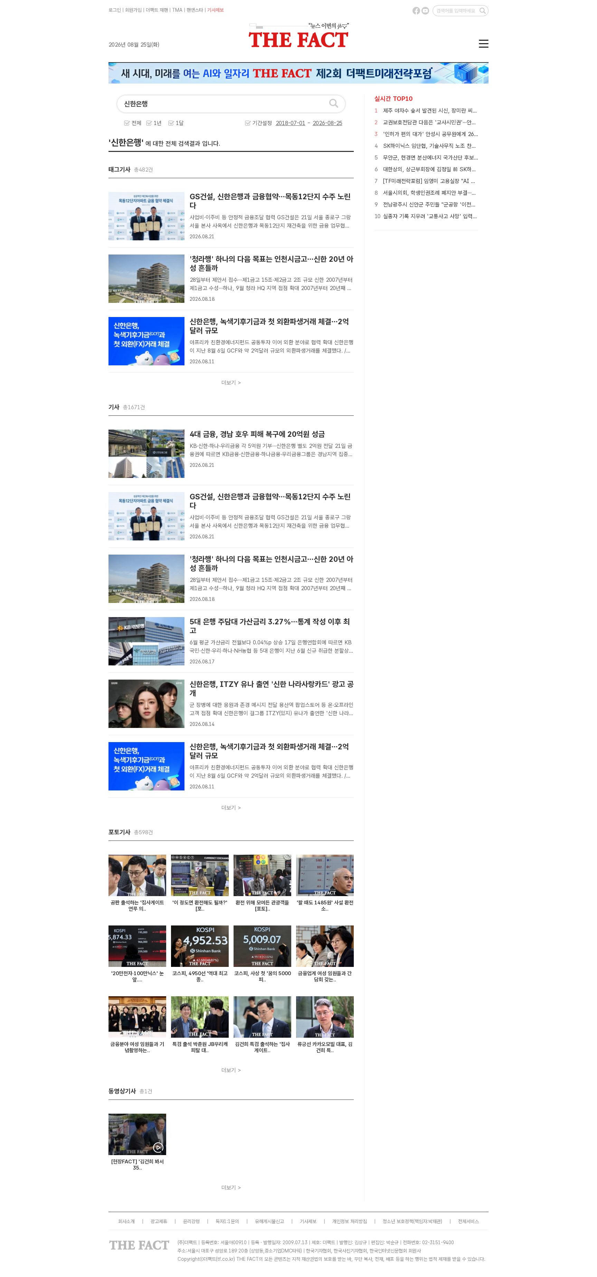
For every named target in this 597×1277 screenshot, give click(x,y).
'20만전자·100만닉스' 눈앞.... (137, 976)
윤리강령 (191, 1221)
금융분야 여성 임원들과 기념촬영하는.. (137, 1047)
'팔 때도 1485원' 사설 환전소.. (325, 906)
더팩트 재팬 (157, 10)
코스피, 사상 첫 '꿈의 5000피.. (262, 976)
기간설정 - (282, 123)
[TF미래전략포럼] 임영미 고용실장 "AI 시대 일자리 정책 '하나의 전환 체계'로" (470, 181)
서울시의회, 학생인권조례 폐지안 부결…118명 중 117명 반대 (451, 193)
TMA (177, 10)
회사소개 (126, 1221)
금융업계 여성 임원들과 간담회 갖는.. (325, 976)
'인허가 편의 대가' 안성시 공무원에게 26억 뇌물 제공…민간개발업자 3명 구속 (469, 134)
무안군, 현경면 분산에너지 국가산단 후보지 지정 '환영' (444, 157)
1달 (180, 123)
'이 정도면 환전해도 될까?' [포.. (199, 906)
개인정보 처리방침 (349, 1221)
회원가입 (133, 10)
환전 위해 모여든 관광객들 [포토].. (262, 906)
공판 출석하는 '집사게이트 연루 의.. (137, 906)
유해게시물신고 (269, 1221)
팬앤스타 (195, 10)
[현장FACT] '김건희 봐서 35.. (137, 1165)
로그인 (114, 10)
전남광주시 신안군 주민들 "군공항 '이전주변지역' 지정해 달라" (452, 204)
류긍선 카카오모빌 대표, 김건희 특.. (324, 1047)
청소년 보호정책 (398, 1221)
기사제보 (215, 10)
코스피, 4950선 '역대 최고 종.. (200, 976)
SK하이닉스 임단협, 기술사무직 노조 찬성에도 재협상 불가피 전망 (456, 146)
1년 (158, 123)
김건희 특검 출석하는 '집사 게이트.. (262, 1047)
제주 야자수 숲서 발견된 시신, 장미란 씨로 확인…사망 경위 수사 (454, 110)
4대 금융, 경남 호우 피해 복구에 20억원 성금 (257, 434)
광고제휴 (159, 1221)
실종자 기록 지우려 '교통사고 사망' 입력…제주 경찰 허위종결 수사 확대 (462, 216)
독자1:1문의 (227, 1221)
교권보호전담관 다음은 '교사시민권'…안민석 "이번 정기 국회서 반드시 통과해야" (472, 122)
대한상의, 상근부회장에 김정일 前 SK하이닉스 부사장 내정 (448, 169)
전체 (136, 123)
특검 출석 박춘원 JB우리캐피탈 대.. (200, 1047)
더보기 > (231, 383)
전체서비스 (468, 1221)
